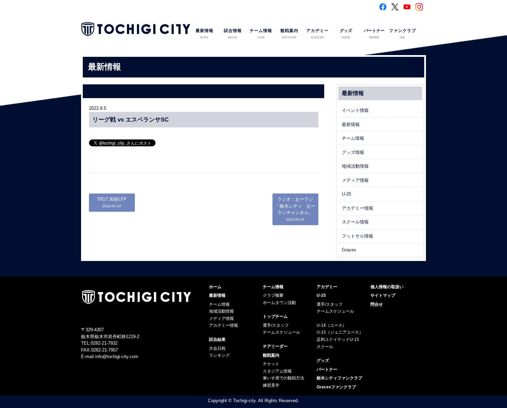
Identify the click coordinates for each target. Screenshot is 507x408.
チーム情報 (261, 34)
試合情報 (233, 34)
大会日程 (217, 348)
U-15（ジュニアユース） (340, 332)
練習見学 (271, 385)
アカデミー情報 (357, 208)
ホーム (215, 286)
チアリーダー (275, 346)
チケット (271, 364)
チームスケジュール (281, 332)
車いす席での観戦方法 (283, 378)
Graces (349, 249)
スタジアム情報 (277, 371)
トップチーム (275, 316)
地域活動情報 (355, 166)
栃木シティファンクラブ (339, 378)
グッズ (346, 34)
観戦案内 (289, 34)
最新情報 (204, 34)
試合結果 (217, 339)
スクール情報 (355, 221)
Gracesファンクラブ (336, 387)
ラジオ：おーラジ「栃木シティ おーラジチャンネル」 (295, 209)
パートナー (374, 34)
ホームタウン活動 (279, 302)
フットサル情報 (357, 236)
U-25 (346, 194)
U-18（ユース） (332, 325)
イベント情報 (355, 110)
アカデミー (317, 34)
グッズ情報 (353, 152)
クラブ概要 (273, 295)
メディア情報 (355, 180)
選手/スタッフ (276, 325)
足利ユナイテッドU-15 (338, 339)
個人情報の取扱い (387, 286)
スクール (325, 346)
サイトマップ (382, 295)
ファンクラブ (402, 34)
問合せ (376, 304)
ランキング (219, 355)
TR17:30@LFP (112, 202)
